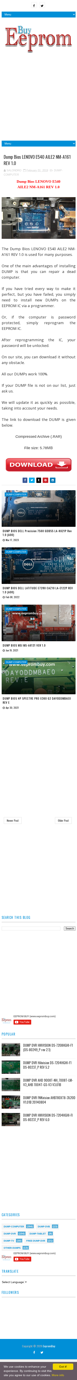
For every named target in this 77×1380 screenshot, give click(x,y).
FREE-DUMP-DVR (35, 1240)
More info (58, 1375)
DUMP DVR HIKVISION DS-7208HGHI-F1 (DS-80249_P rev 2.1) (48, 1047)
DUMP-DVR (10, 1233)
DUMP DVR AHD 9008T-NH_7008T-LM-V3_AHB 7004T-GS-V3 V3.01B (48, 1082)
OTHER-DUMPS (12, 1248)
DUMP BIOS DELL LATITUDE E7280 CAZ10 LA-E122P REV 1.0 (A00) (38, 590)
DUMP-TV (9, 1240)
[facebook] (34, 5)
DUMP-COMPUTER (14, 1226)
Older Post (63, 820)
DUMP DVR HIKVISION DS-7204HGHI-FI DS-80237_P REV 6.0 (48, 1117)
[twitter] (42, 5)
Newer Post (13, 820)
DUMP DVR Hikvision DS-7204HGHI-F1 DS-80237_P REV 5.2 (47, 1065)
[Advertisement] (38, 98)
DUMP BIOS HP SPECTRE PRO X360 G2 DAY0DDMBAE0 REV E (37, 700)
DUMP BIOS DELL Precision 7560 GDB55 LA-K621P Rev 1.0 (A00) (37, 533)
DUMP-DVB (44, 1226)
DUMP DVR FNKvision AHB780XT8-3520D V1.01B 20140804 (49, 1100)
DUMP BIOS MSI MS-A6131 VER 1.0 (24, 645)
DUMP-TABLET (38, 1233)
